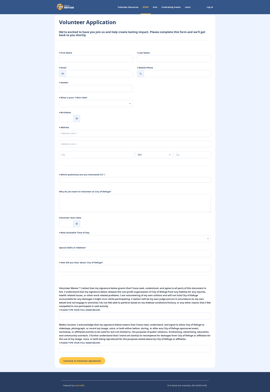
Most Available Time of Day (74, 232)
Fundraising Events (171, 7)
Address (64, 127)
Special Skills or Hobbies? (72, 247)
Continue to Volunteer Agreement (82, 360)
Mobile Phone (146, 67)
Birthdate (65, 112)
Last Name (144, 52)
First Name (66, 52)
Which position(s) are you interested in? (81, 174)
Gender (64, 82)
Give (155, 7)
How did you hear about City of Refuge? (81, 262)
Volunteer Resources (128, 7)
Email (63, 67)
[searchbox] (76, 179)
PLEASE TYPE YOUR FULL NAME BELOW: (80, 309)
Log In (210, 7)
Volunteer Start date (70, 217)
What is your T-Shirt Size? (73, 97)
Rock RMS (80, 385)
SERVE (146, 7)
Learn (188, 7)
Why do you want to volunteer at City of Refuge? (85, 191)
